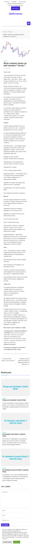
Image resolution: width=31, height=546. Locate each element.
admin (9, 68)
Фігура (5, 61)
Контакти (6, 1)
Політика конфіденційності (16, 5)
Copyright (13, 1)
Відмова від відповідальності (15, 3)
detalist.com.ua (15, 13)
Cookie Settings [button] (7, 542)
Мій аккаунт (15, 8)
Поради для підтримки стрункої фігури (15, 387)
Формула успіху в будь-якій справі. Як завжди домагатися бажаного (23, 361)
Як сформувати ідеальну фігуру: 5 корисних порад (15, 457)
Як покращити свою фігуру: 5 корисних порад (15, 421)
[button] (28, 23)
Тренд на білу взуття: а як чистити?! (8, 359)
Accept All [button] (16, 542)
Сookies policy (22, 1)
